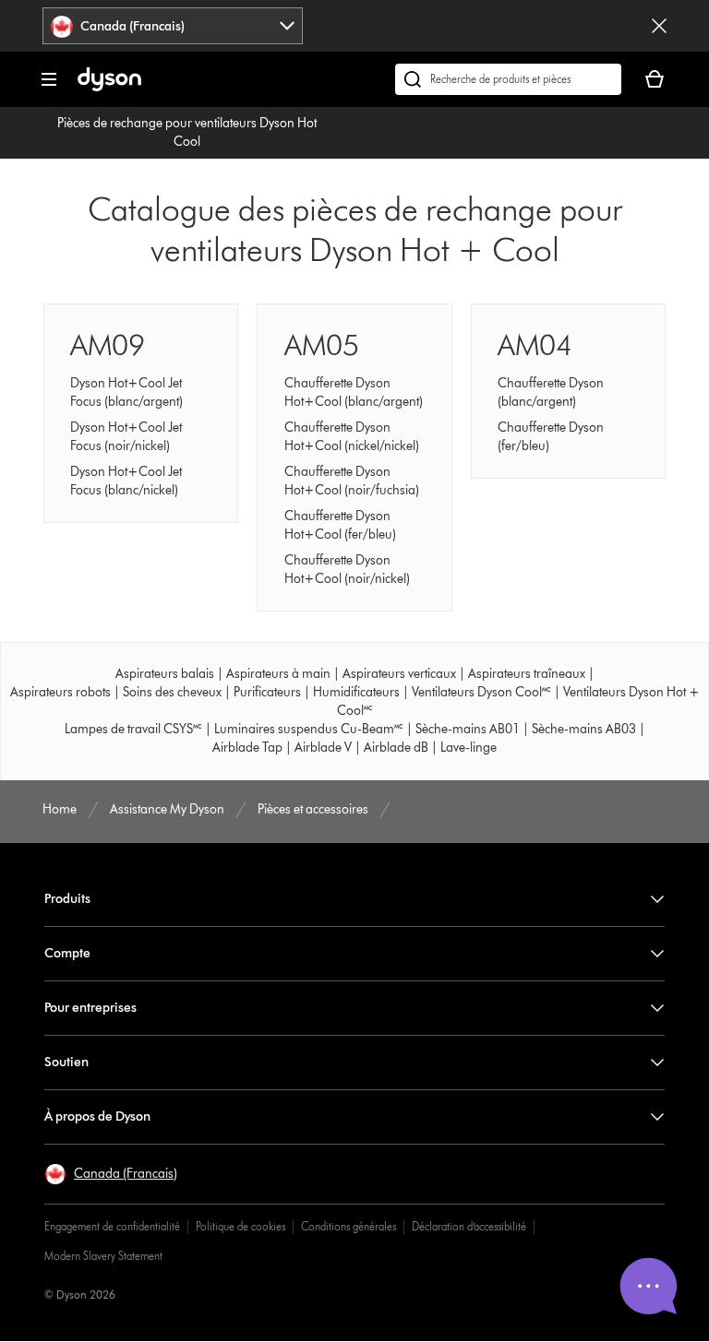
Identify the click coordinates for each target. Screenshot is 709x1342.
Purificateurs (267, 692)
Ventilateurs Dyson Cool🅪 (481, 692)
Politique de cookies (240, 1226)
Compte (67, 953)
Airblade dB (396, 747)
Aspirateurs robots (60, 692)
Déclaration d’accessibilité (469, 1226)
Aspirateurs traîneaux (526, 674)
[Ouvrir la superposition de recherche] (508, 79)
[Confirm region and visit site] (659, 25)
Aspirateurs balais (164, 674)
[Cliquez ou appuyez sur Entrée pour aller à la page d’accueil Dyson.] (109, 87)
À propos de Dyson (97, 1116)
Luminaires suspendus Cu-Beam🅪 (308, 729)
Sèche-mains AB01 (467, 729)
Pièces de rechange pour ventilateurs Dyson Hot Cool (187, 132)
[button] (110, 1174)
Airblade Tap (247, 747)
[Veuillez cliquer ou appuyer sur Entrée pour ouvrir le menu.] (49, 79)
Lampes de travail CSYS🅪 (133, 729)
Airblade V (323, 747)
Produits (67, 899)
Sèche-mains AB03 (584, 729)
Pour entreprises (90, 1007)
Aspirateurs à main (278, 674)
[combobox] (172, 25)
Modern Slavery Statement (103, 1256)
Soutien (66, 1062)
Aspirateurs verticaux (399, 674)
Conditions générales (348, 1226)
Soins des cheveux (172, 692)
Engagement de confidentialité (112, 1226)
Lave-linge (468, 747)
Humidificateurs (356, 692)
